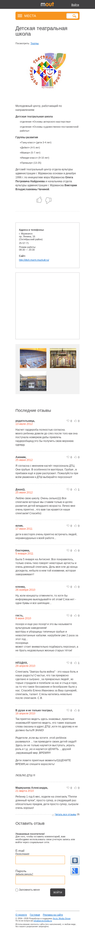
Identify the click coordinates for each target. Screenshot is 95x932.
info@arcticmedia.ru (43, 921)
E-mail (19, 850)
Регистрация (22, 853)
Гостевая (35, 914)
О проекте (21, 914)
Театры (34, 43)
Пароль (20, 871)
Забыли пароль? (24, 874)
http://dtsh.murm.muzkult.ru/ (34, 260)
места (30, 15)
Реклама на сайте (53, 914)
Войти (75, 4)
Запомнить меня (29, 889)
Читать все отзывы (65, 814)
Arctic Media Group (61, 918)
